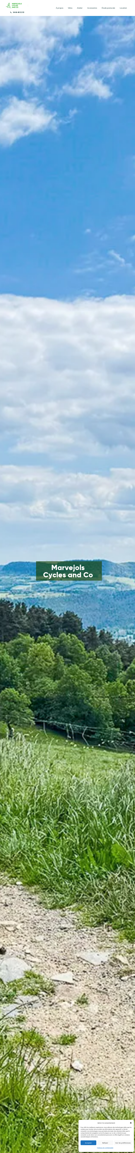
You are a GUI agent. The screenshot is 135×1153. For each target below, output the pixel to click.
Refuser (105, 1143)
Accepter (88, 1143)
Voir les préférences (123, 1143)
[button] (131, 1123)
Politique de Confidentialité (105, 1148)
